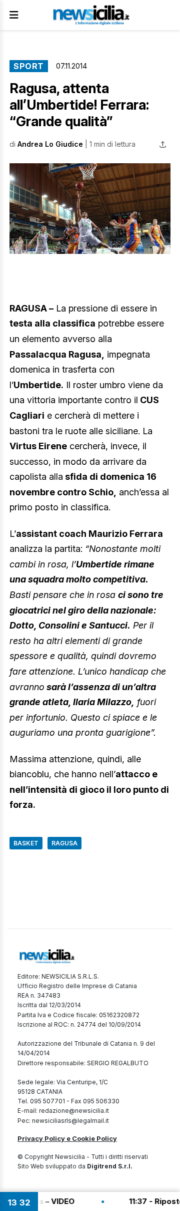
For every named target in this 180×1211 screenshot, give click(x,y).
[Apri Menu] (14, 15)
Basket (26, 843)
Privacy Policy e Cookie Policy (67, 1138)
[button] (90, 208)
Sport (29, 66)
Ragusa (65, 843)
